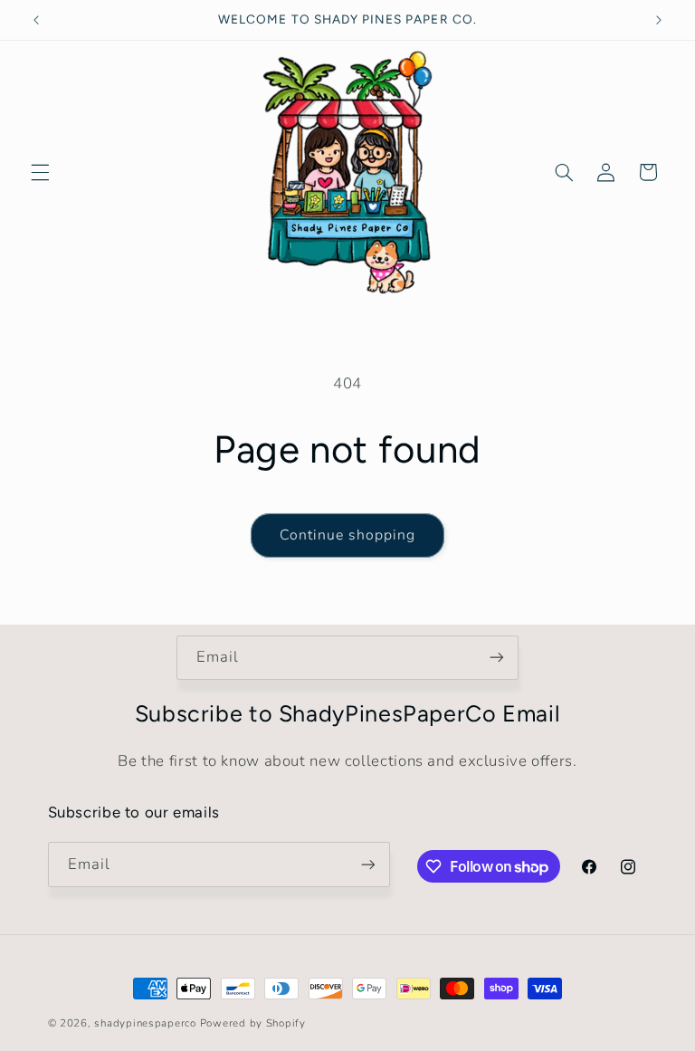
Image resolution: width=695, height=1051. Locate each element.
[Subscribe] (497, 657)
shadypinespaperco (145, 1023)
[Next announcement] (659, 20)
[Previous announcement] (36, 20)
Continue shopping (348, 535)
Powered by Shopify (253, 1023)
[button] (40, 172)
